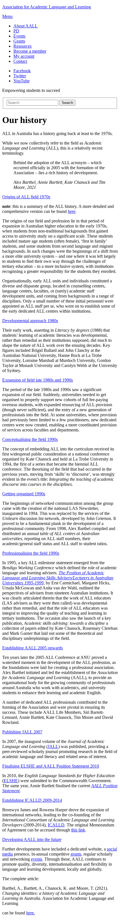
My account (23, 56)
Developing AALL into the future (31, 839)
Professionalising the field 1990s (30, 553)
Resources (22, 46)
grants (76, 854)
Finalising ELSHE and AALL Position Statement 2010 (50, 766)
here (71, 211)
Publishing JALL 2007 (22, 732)
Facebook (22, 70)
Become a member (29, 51)
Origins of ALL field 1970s (26, 196)
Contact (20, 61)
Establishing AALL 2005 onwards (32, 647)
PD (16, 31)
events (36, 859)
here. (30, 912)
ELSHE (11, 780)
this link (78, 830)
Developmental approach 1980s (30, 320)
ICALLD (56, 825)
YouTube (21, 80)
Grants (19, 41)
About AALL (25, 26)
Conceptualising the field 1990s (30, 439)
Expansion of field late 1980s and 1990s (37, 380)
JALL (53, 746)
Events (19, 36)
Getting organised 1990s (23, 493)
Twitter (19, 75)
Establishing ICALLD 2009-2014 (32, 800)
